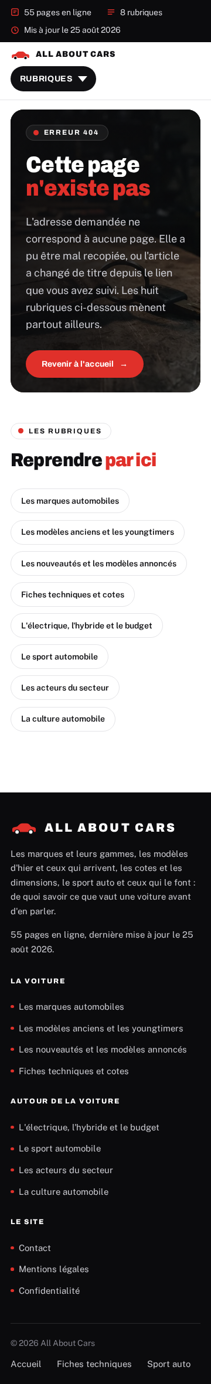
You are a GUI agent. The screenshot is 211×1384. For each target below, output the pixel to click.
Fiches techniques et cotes (72, 594)
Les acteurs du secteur (65, 687)
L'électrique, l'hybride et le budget (86, 625)
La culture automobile (63, 718)
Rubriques (46, 78)
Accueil (26, 1364)
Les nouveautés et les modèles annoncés (98, 563)
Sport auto (168, 1364)
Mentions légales (54, 1269)
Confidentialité (49, 1291)
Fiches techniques (94, 1364)
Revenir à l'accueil (78, 364)
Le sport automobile (59, 656)
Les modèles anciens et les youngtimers (97, 531)
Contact (35, 1248)
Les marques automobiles (70, 500)
